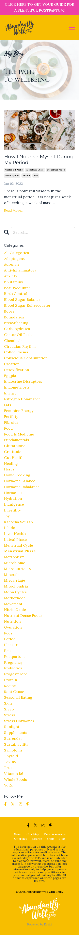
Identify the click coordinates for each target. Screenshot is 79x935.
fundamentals (16, 440)
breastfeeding (16, 322)
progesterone (16, 674)
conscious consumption (26, 358)
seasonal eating (18, 697)
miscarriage (14, 580)
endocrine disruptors (23, 381)
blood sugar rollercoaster (27, 305)
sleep (9, 709)
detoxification (16, 369)
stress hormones (19, 721)
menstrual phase (56, 169)
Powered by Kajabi (39, 924)
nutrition (12, 621)
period (26, 175)
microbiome (14, 562)
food (8, 428)
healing (11, 463)
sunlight (11, 726)
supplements (15, 732)
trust (9, 767)
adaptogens (14, 258)
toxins (10, 761)
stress (9, 715)
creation (11, 364)
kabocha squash (18, 522)
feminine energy (19, 410)
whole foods (15, 779)
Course (37, 839)
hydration (13, 498)
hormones (13, 492)
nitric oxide (15, 609)
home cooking (17, 475)
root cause (14, 691)
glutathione (14, 445)
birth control (15, 293)
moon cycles (12, 175)
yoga (8, 785)
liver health (15, 533)
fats (7, 405)
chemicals (13, 340)
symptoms (13, 750)
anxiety (10, 276)
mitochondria (16, 586)
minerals (11, 574)
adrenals (11, 264)
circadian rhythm (20, 346)
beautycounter (17, 288)
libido (9, 527)
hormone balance (19, 481)
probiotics (13, 668)
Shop (50, 839)
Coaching (33, 834)
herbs (9, 469)
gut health (13, 457)
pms (35, 175)
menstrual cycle (35, 169)
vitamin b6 (13, 773)
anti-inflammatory (20, 270)
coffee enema (16, 352)
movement (13, 604)
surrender (13, 738)
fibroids (11, 422)
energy (10, 393)
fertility (11, 416)
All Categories (16, 252)
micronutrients (17, 568)
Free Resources (55, 834)
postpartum (14, 656)
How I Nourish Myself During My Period (39, 159)
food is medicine (19, 434)
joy (7, 516)
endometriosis (17, 387)
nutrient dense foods (23, 615)
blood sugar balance (22, 299)
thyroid (11, 756)
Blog (62, 839)
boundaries (14, 317)
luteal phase (15, 539)
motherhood (15, 598)
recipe (10, 685)
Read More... (13, 210)
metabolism (14, 557)
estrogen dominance (22, 399)
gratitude (12, 451)
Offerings (20, 839)
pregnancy (13, 662)
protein (10, 680)
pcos (8, 633)
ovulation (13, 627)
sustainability (16, 744)
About (18, 834)
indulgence (14, 504)
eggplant (12, 375)
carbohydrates (17, 328)
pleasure (11, 644)
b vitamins (13, 282)
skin (8, 703)
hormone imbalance (22, 486)
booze (9, 311)
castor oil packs (14, 169)
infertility (12, 510)
